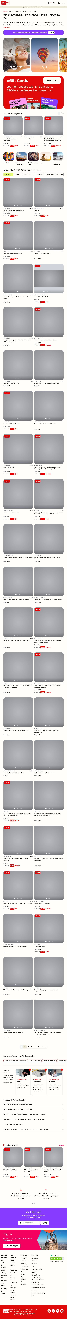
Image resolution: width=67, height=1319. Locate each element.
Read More (6, 27)
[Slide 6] (21, 205)
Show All (61, 1145)
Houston (4, 1280)
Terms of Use (18, 1311)
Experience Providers (38, 1288)
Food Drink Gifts (35, 1060)
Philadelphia (5, 1288)
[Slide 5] (20, 205)
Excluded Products (38, 1285)
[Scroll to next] (62, 113)
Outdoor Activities (49, 1060)
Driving (12, 1265)
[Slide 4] (19, 248)
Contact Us (35, 1261)
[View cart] (59, 3)
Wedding (23, 1264)
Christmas (24, 1284)
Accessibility (36, 1275)
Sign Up (44, 1223)
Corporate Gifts (37, 1269)
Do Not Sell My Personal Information (24, 1313)
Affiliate (34, 1272)
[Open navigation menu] (63, 3)
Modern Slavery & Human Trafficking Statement (37, 1280)
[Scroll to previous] (59, 113)
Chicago (4, 1273)
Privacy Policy (27, 1311)
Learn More (42, 7)
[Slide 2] (16, 248)
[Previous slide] (2, 7)
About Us (35, 1258)
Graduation (24, 1266)
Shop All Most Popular (13, 1297)
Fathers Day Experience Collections (16, 1060)
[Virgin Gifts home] (5, 3)
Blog (33, 1266)
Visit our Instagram (11, 1246)
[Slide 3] (17, 205)
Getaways (13, 1283)
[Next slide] (65, 7)
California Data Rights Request (23, 1315)
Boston (3, 1270)
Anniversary (24, 1261)
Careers (34, 1264)
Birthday (23, 1258)
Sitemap (34, 1290)
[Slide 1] (14, 205)
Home (5, 11)
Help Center (7, 1082)
